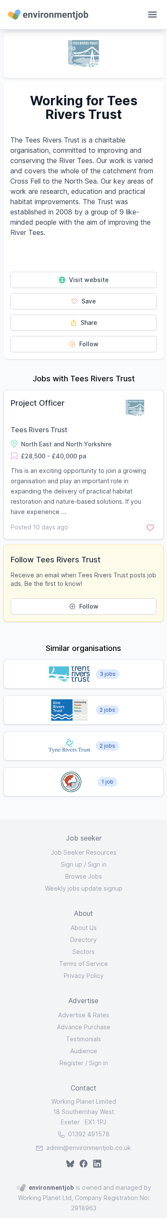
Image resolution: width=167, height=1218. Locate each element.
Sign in (97, 864)
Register (72, 1062)
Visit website (88, 279)
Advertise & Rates (83, 1015)
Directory (83, 939)
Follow (88, 344)
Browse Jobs (83, 876)
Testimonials (83, 1039)
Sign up (71, 864)
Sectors (83, 951)
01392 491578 (88, 1134)
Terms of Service (83, 963)
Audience (83, 1051)
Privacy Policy (84, 975)
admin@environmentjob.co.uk (88, 1147)
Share (88, 322)
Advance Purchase (83, 1027)
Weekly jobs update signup (83, 888)
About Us (84, 927)
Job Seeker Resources (83, 852)
